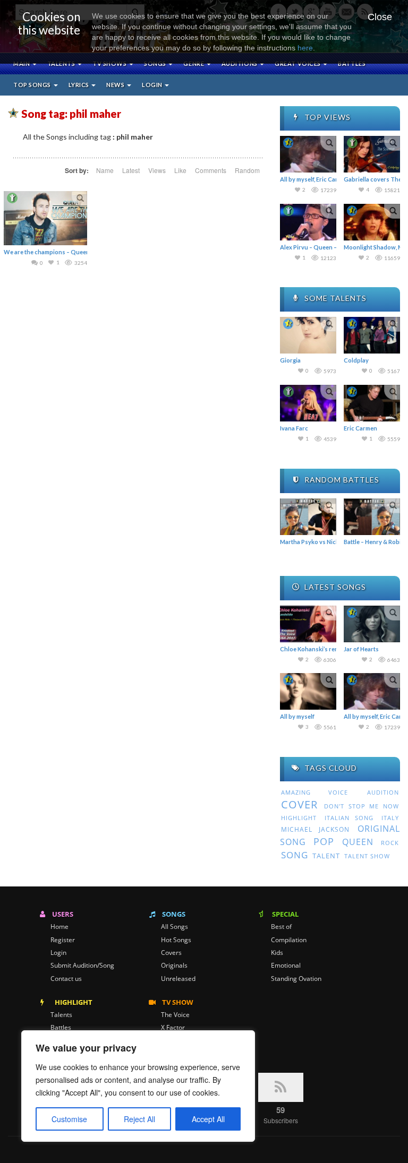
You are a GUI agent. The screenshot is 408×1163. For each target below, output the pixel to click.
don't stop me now (361, 806)
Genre (194, 63)
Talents (61, 63)
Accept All (208, 1119)
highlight (299, 818)
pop (323, 841)
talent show (367, 856)
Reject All (139, 1119)
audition (383, 792)
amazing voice (314, 792)
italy (390, 818)
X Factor (173, 1027)
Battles (352, 63)
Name (105, 170)
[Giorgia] (308, 335)
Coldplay (356, 360)
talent (326, 855)
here (305, 48)
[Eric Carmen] (372, 403)
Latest (131, 170)
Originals (174, 965)
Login (153, 84)
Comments (210, 170)
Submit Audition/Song (82, 965)
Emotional (286, 965)
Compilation (289, 940)
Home (59, 927)
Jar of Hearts (361, 648)
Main (22, 63)
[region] (138, 1086)
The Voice (175, 1015)
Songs (155, 63)
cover (299, 804)
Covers (171, 953)
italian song (349, 818)
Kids (277, 953)
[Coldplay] (372, 335)
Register (62, 940)
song (294, 855)
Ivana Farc (294, 428)
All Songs (174, 927)
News (116, 84)
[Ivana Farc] (308, 403)
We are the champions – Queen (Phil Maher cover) (73, 251)
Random (247, 170)
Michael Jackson (315, 829)
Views (157, 170)
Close (380, 17)
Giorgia (290, 360)
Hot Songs (176, 940)
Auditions (240, 63)
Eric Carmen (360, 428)
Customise (69, 1119)
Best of (281, 927)
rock (390, 843)
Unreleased (178, 979)
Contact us (66, 979)
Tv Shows (110, 63)
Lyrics (80, 84)
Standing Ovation (296, 979)
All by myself (297, 716)
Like (180, 170)
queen (357, 842)
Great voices (298, 63)
